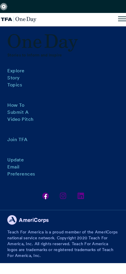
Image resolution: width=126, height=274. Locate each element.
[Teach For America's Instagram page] (63, 196)
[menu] (122, 19)
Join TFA (17, 139)
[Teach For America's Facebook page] (45, 196)
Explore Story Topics (16, 78)
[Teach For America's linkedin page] (81, 196)
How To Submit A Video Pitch (20, 112)
